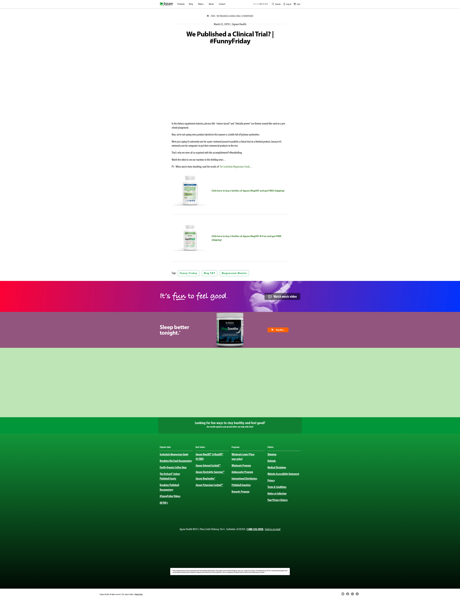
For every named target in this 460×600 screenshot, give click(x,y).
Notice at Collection (277, 493)
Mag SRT (209, 273)
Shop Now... (280, 330)
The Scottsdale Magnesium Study (235, 166)
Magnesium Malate (234, 273)
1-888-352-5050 (255, 529)
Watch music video (285, 296)
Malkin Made (139, 594)
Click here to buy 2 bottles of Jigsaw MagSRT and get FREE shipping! (248, 190)
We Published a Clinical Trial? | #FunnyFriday (235, 15)
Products (181, 4)
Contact (222, 4)
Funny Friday (188, 273)
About (211, 4)
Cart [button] (298, 4)
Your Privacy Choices (277, 500)
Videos (201, 4)
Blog (191, 4)
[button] (276, 4)
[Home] (208, 15)
